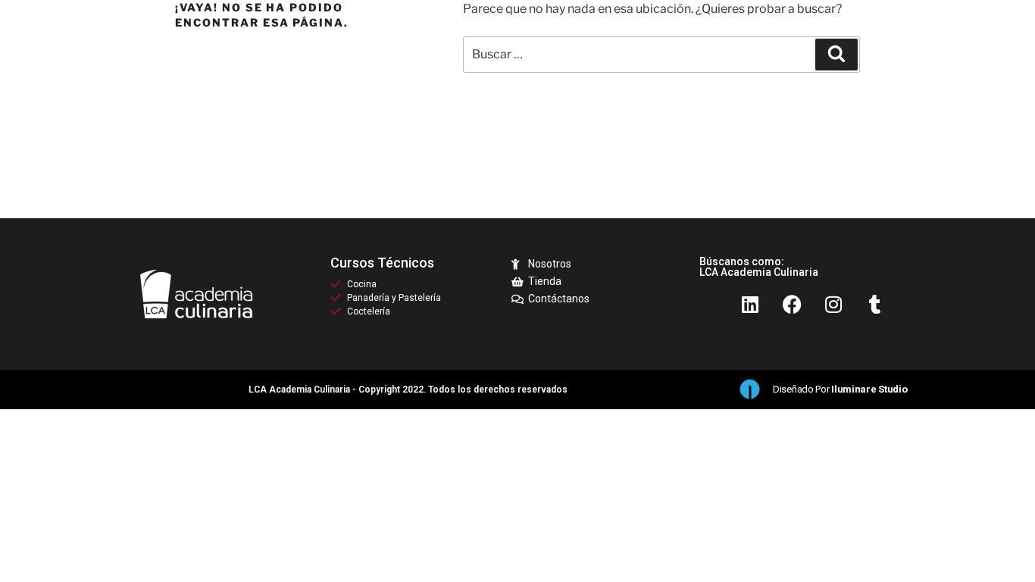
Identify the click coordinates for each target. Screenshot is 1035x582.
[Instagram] (833, 304)
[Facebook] (792, 304)
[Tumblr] (875, 304)
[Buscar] (836, 54)
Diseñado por (840, 389)
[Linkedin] (750, 304)
